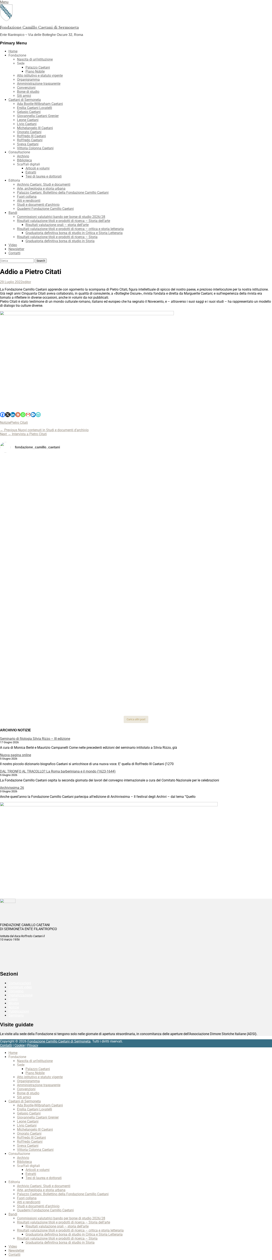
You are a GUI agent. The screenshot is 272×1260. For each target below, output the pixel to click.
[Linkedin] (12, 414)
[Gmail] (28, 414)
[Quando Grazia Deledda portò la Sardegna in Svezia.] (136, 563)
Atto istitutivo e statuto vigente (40, 75)
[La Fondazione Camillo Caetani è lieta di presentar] (136, 534)
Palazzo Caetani (38, 67)
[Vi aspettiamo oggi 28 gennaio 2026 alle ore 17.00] (45, 682)
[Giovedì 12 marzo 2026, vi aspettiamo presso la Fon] (45, 593)
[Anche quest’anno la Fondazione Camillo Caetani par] (45, 476)
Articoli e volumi (38, 168)
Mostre (13, 1003)
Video (12, 245)
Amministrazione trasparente (38, 84)
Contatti (14, 253)
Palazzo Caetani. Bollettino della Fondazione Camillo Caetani (63, 193)
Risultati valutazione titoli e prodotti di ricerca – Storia (57, 237)
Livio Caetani (27, 124)
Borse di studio (28, 92)
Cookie (19, 1045)
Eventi (13, 999)
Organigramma (28, 80)
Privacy (32, 1045)
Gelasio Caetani (29, 112)
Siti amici (24, 96)
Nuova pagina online (15, 755)
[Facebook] (2, 414)
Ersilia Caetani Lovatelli (34, 108)
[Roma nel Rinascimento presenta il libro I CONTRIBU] (136, 468)
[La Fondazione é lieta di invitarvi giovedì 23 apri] (227, 505)
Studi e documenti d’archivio (38, 205)
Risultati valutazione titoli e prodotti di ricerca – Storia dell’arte (63, 221)
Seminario (16, 1015)
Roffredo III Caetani (31, 136)
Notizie (5, 423)
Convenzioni (26, 88)
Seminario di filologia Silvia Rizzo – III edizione (35, 739)
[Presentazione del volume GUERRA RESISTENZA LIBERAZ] (227, 464)
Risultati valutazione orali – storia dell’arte (57, 225)
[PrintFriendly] (38, 414)
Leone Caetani (27, 120)
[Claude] (17, 414)
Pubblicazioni (18, 1011)
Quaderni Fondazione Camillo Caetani (45, 209)
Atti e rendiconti (28, 201)
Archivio (23, 156)
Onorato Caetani (29, 132)
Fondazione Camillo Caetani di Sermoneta (39, 27)
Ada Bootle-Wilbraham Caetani (40, 104)
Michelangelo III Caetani (35, 128)
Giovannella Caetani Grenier (38, 116)
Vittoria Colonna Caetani (35, 148)
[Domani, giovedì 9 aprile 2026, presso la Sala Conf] (227, 528)
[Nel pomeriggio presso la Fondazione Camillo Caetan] (136, 503)
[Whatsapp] (23, 414)
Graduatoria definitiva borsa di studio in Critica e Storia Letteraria (74, 233)
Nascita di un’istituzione (35, 59)
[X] (7, 414)
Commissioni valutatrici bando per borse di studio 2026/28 (61, 217)
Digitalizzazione (20, 995)
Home (12, 51)
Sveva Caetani (27, 144)
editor (27, 282)
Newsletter (16, 249)
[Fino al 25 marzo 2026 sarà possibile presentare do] (45, 647)
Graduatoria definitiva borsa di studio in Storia (60, 241)
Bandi (12, 213)
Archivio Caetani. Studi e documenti (43, 184)
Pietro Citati (19, 423)
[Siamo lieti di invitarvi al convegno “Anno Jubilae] (136, 690)
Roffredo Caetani (29, 140)
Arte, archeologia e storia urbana (41, 188)
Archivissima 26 (12, 788)
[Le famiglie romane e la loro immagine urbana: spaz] (45, 522)
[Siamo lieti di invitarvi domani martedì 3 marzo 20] (227, 569)
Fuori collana (27, 197)
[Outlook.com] (33, 414)
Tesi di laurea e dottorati (44, 176)
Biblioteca (24, 160)
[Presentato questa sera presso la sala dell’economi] (227, 676)
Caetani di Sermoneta (24, 100)
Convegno (16, 991)
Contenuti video (20, 987)
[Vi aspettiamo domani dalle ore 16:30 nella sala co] (136, 645)
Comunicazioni (19, 983)
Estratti (31, 172)
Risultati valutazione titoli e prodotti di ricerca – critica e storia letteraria (70, 229)
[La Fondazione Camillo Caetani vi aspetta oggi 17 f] (227, 651)
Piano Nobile (35, 71)
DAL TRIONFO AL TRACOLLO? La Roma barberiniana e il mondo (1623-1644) (58, 771)
